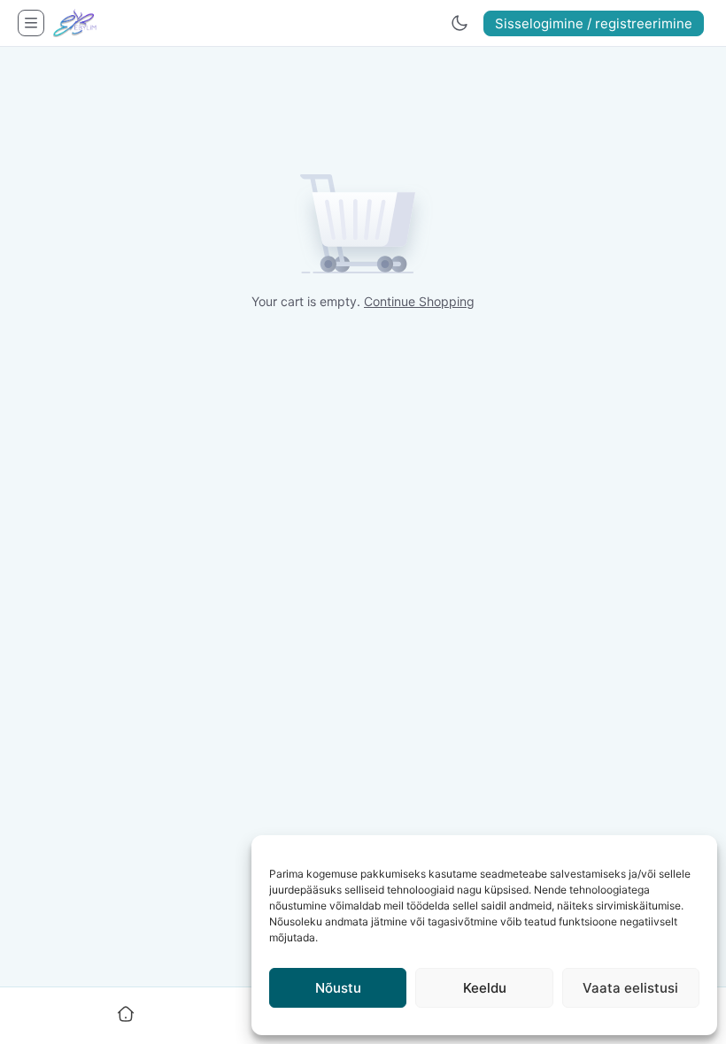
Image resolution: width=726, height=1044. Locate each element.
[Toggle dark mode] (459, 23)
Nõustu (338, 987)
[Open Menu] (31, 23)
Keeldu (484, 987)
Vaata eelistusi (630, 987)
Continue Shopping (419, 301)
